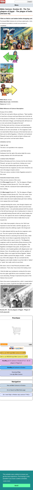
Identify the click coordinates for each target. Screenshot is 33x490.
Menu (16, 5)
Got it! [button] (16, 485)
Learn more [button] (6, 481)
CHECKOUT (4, 344)
